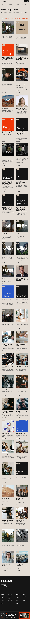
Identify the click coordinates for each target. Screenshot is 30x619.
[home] (3, 1)
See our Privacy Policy (4, 617)
